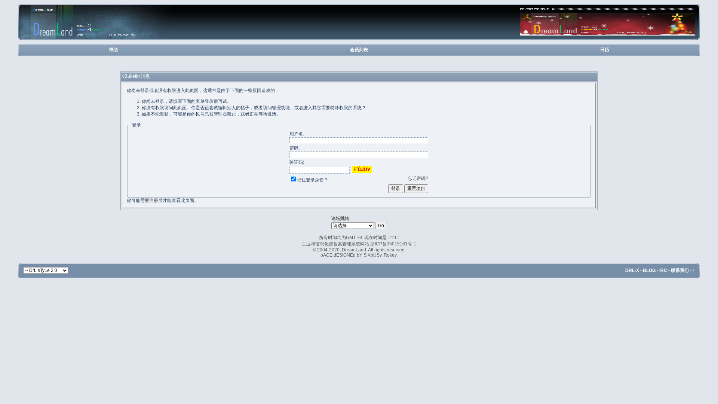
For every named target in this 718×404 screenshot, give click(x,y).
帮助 (113, 49)
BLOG (649, 270)
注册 (153, 200)
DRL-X (632, 270)
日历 (604, 49)
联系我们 (680, 270)
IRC (663, 270)
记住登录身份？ (312, 180)
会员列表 (359, 49)
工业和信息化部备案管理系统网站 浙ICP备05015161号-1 (359, 244)
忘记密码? (418, 178)
